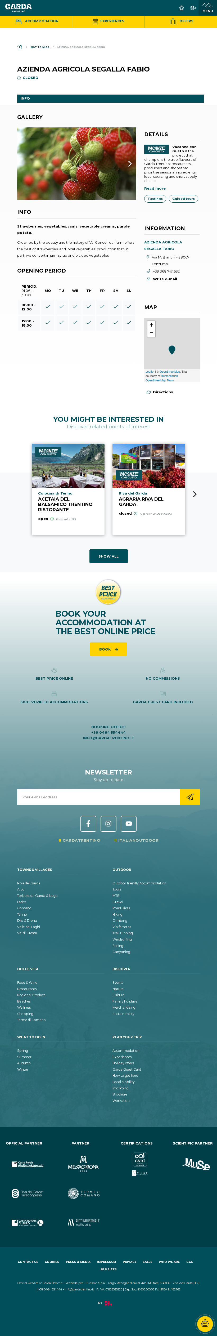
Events (117, 983)
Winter (22, 1069)
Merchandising (123, 1007)
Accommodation (41, 21)
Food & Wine (27, 983)
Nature (118, 989)
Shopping (25, 1014)
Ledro (21, 902)
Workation (121, 1101)
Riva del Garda (28, 883)
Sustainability (123, 1014)
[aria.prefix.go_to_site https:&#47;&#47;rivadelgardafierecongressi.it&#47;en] (24, 1189)
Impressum (106, 1262)
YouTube (129, 824)
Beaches (23, 1001)
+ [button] (151, 325)
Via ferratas (121, 927)
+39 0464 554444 (108, 732)
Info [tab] (25, 98)
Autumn (24, 1063)
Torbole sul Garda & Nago (37, 896)
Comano (24, 908)
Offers (186, 21)
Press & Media (78, 1262)
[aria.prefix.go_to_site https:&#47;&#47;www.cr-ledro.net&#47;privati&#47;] (24, 1218)
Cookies (52, 1262)
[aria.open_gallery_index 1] (76, 163)
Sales (147, 1262)
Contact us (28, 1262)
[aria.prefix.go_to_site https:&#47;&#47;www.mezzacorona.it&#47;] (80, 1160)
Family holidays (124, 1001)
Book (105, 649)
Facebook (88, 824)
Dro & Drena (27, 921)
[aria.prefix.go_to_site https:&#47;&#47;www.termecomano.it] (80, 1189)
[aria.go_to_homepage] (18, 8)
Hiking (117, 914)
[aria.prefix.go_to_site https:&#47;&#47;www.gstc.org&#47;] (136, 1160)
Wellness (24, 1007)
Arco (21, 889)
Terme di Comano (31, 1020)
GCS (189, 1262)
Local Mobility (123, 1082)
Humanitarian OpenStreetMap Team (162, 377)
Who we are (169, 1262)
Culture (118, 995)
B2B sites (109, 1269)
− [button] (151, 332)
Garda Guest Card (126, 1069)
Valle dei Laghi (28, 927)
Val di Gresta (27, 933)
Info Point (120, 1088)
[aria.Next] (123, 163)
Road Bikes (121, 908)
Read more (155, 188)
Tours (116, 889)
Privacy (129, 1262)
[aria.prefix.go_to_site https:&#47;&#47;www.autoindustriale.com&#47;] (80, 1218)
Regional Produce (31, 995)
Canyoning (121, 952)
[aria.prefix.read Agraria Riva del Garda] (148, 489)
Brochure (119, 1094)
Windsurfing (122, 939)
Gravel (117, 902)
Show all (108, 556)
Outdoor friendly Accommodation (139, 883)
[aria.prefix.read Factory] (108, 1306)
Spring (22, 1051)
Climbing (119, 921)
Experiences (112, 21)
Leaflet (150, 371)
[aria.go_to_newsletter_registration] (190, 797)
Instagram (108, 824)
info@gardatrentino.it (108, 738)
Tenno (22, 914)
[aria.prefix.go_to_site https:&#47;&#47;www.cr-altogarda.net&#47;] (24, 1160)
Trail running (122, 933)
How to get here (125, 1075)
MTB (116, 896)
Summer (24, 1057)
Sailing (117, 946)
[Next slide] (194, 494)
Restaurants (27, 989)
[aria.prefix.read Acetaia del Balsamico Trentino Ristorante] (68, 489)
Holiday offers (123, 1063)
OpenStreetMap (170, 371)
